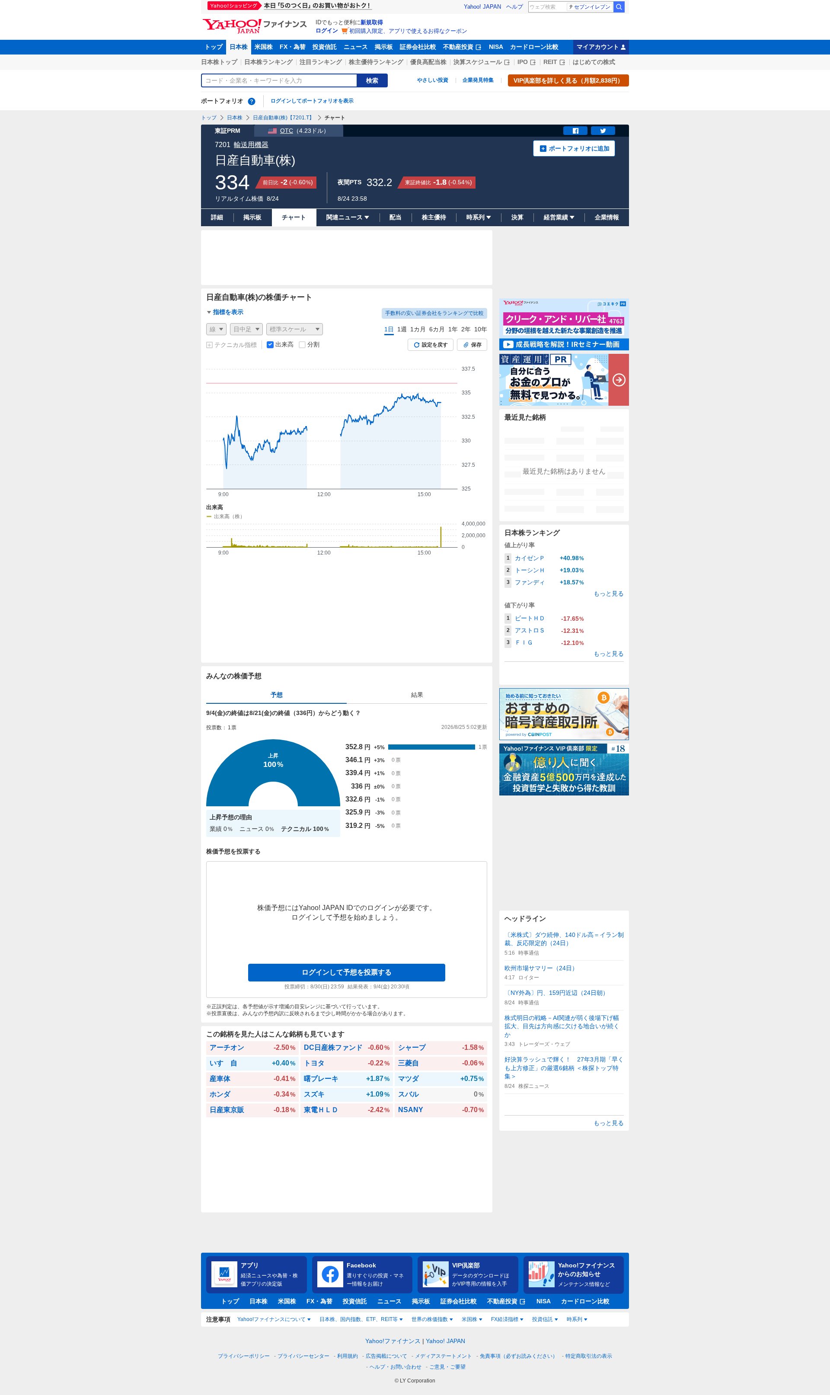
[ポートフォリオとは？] (251, 101)
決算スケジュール (477, 61)
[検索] (619, 7)
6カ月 (437, 329)
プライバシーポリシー (244, 1356)
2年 (466, 329)
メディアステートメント (443, 1356)
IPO (522, 61)
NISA (496, 46)
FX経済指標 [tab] (504, 1319)
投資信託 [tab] (542, 1319)
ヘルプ (514, 6)
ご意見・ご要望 (447, 1367)
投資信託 (325, 46)
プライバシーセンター (303, 1356)
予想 (277, 694)
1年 (453, 329)
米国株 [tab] (469, 1319)
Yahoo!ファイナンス (393, 1340)
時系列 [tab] (574, 1319)
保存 (476, 345)
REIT (550, 61)
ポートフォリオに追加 (579, 148)
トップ (213, 46)
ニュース (356, 46)
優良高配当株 (428, 61)
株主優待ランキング (376, 61)
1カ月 (418, 329)
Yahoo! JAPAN (482, 6)
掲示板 (384, 46)
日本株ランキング (268, 61)
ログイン (327, 30)
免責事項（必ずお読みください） (519, 1356)
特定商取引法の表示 (588, 1356)
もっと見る (609, 593)
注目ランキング (321, 61)
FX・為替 (293, 46)
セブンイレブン (592, 7)
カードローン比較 (534, 46)
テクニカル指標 (235, 344)
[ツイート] (603, 130)
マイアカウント (598, 46)
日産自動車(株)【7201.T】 (283, 118)
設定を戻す (435, 345)
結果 (417, 694)
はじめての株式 (594, 61)
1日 (389, 329)
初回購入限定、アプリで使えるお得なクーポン (408, 31)
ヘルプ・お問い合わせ (395, 1367)
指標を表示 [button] (228, 311)
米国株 (264, 46)
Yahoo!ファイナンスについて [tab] (271, 1319)
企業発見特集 (478, 80)
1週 (402, 329)
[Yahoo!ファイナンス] (256, 21)
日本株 (239, 46)
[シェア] (575, 130)
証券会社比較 (418, 46)
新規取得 (372, 22)
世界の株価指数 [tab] (430, 1319)
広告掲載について (386, 1356)
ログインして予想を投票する (347, 972)
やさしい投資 (432, 80)
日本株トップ (219, 61)
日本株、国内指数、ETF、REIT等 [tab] (358, 1319)
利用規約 (347, 1356)
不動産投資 (458, 46)
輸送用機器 (251, 144)
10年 (480, 329)
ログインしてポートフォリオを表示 (312, 101)
